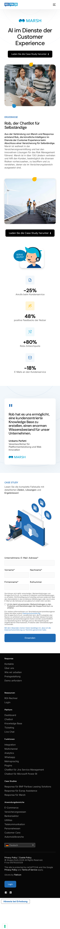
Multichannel (11, 748)
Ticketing (9, 727)
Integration (10, 744)
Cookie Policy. (25, 857)
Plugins (8, 765)
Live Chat (9, 731)
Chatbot (8, 719)
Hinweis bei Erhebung (15, 901)
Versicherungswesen (15, 811)
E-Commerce (11, 807)
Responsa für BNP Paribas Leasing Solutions (27, 786)
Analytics (9, 753)
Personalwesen (12, 828)
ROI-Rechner (11, 698)
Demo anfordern (13, 680)
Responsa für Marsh (14, 794)
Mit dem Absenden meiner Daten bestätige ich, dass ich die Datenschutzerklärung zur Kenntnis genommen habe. (27, 629)
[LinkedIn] (10, 892)
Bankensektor (11, 816)
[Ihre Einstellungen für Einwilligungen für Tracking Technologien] (5, 926)
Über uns (9, 668)
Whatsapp (9, 757)
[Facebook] (5, 892)
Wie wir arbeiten (13, 672)
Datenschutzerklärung (31, 613)
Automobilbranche (14, 836)
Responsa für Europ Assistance (20, 790)
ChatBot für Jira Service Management (24, 769)
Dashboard (10, 715)
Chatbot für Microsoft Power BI (20, 773)
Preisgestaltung (12, 676)
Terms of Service (29, 870)
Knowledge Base (13, 723)
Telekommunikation (14, 824)
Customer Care (12, 832)
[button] (19, 845)
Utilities (8, 820)
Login (7, 702)
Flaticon (17, 875)
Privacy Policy (10, 857)
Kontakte (9, 664)
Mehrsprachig (11, 761)
